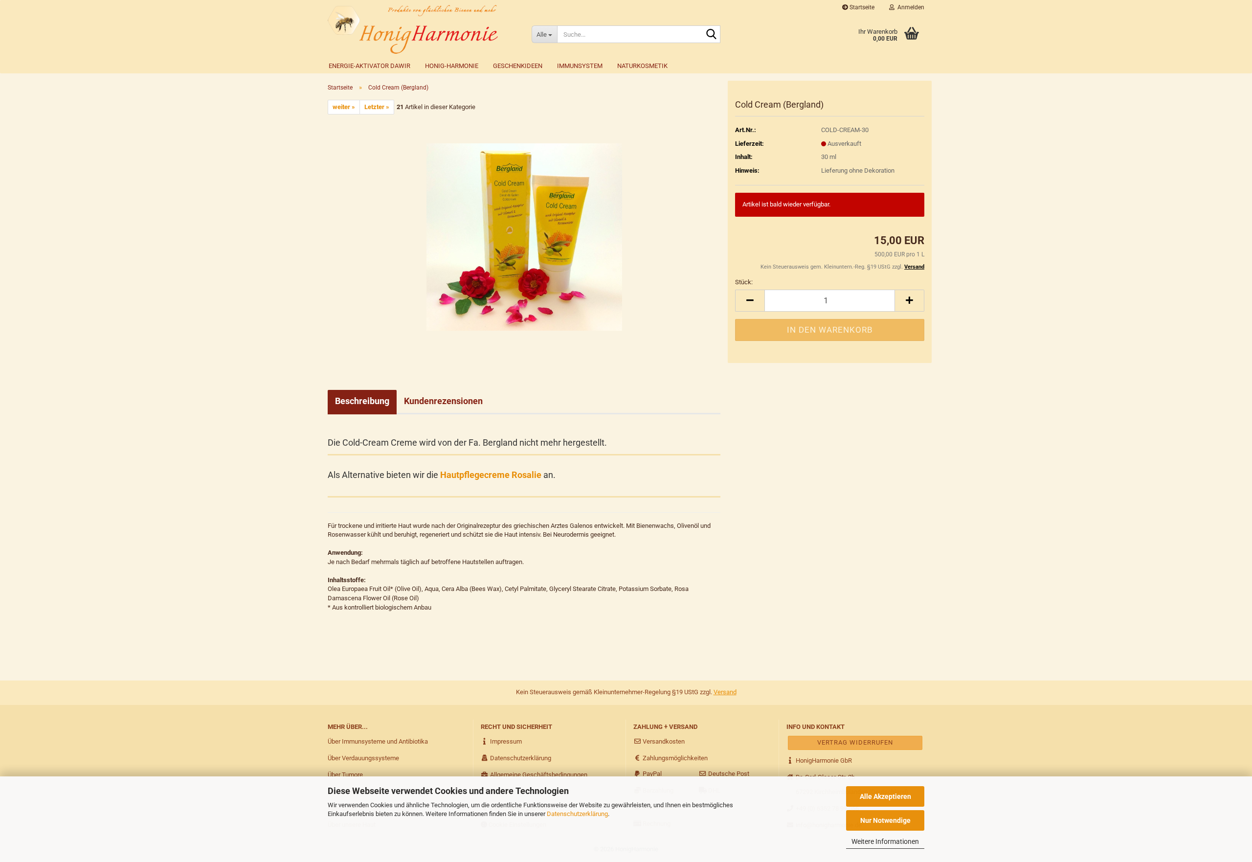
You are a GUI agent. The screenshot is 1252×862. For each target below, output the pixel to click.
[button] (749, 301)
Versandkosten (663, 741)
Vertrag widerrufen (855, 742)
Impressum (505, 741)
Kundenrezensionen (443, 401)
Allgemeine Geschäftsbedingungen (538, 774)
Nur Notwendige (885, 820)
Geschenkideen (517, 65)
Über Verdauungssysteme (363, 758)
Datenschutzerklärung (577, 813)
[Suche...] (711, 35)
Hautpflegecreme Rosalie (490, 475)
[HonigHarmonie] (422, 29)
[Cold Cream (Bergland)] (524, 236)
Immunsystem (580, 65)
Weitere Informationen (885, 841)
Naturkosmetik (642, 65)
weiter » (344, 107)
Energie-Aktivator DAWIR (369, 65)
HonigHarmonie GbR (823, 760)
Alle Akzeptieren (885, 796)
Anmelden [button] (909, 7)
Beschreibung (362, 401)
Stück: (744, 282)
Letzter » (376, 107)
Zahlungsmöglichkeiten (674, 758)
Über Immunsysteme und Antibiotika (378, 741)
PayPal (651, 773)
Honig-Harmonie (451, 65)
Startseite (861, 7)
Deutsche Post (728, 773)
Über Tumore (345, 774)
